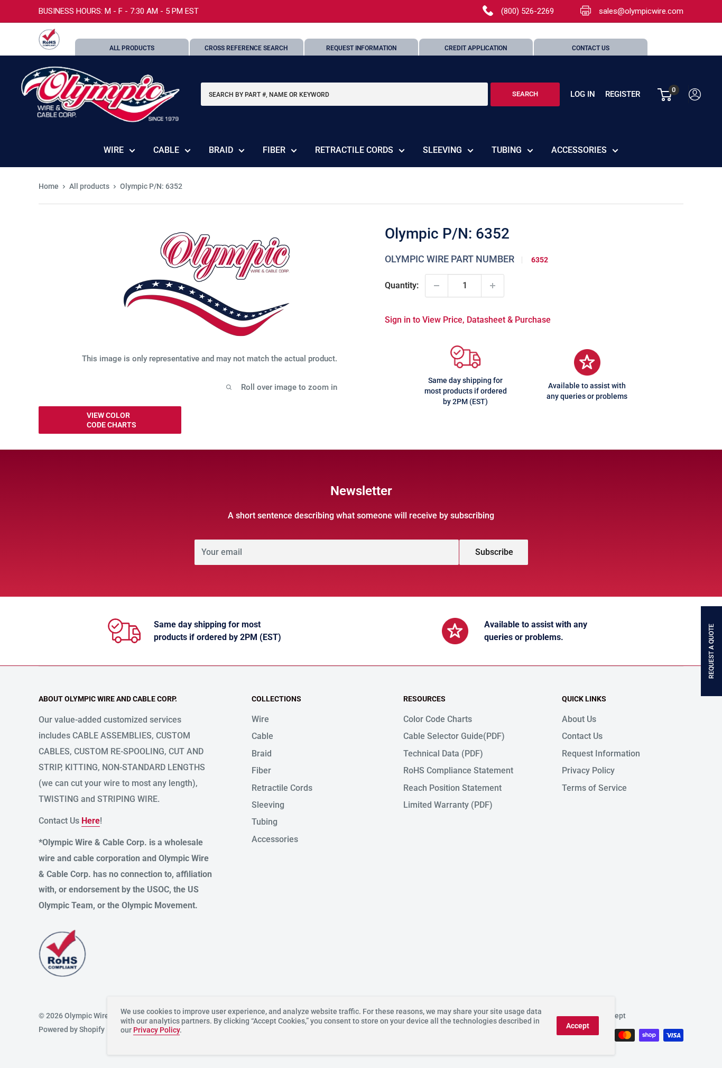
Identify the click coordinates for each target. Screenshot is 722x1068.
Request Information (361, 48)
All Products (131, 48)
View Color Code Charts (111, 420)
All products (89, 186)
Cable (166, 150)
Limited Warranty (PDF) (448, 805)
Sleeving (442, 150)
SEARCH (525, 94)
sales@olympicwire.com (641, 11)
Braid (221, 150)
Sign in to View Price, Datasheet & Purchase (468, 320)
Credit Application (476, 48)
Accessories (579, 150)
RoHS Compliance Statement (458, 770)
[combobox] (344, 94)
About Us (579, 719)
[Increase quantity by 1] (493, 286)
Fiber (274, 150)
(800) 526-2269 (527, 11)
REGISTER (622, 94)
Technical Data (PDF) (443, 753)
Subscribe (494, 552)
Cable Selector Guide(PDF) (454, 736)
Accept (577, 1025)
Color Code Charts (437, 719)
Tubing (507, 150)
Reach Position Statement (452, 788)
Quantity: (402, 285)
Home (49, 186)
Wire (114, 150)
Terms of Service (594, 788)
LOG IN (582, 94)
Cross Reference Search (246, 48)
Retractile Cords (354, 150)
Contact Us (590, 48)
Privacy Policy (588, 770)
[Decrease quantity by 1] (436, 286)
